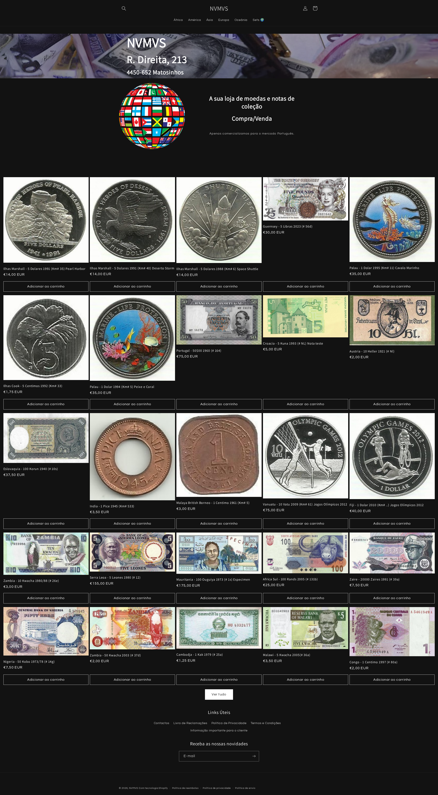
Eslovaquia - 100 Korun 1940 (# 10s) (30, 469)
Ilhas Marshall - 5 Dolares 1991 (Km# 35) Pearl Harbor (44, 269)
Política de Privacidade (229, 723)
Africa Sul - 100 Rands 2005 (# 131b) (290, 579)
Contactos (161, 723)
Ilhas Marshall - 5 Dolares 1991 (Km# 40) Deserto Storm (132, 268)
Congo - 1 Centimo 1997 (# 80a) (374, 662)
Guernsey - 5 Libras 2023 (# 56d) (288, 226)
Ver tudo (219, 694)
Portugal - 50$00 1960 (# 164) (198, 350)
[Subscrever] (254, 756)
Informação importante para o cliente (218, 730)
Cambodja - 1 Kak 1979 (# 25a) (199, 654)
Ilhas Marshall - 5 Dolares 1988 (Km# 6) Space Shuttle (217, 269)
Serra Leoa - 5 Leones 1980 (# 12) (115, 577)
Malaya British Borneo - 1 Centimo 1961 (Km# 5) (212, 503)
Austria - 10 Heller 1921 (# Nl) (372, 351)
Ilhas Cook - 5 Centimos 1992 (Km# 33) (32, 386)
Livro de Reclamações (190, 723)
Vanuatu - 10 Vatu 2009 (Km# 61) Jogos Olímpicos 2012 (305, 504)
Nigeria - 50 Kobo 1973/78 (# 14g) (29, 661)
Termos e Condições (266, 723)
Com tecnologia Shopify (153, 788)
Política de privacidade (217, 788)
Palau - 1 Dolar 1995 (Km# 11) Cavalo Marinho (385, 268)
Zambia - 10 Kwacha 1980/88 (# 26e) (31, 581)
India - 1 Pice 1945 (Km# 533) (112, 506)
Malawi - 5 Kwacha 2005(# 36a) (286, 655)
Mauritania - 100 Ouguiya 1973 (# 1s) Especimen (213, 579)
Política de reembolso (185, 788)
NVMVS (133, 788)
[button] (124, 8)
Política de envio (245, 788)
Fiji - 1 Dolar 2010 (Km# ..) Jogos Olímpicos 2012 (387, 505)
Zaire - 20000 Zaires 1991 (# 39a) (375, 579)
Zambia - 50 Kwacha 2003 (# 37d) (115, 655)
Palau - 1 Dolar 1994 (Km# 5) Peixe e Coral (122, 387)
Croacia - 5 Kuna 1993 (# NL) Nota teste (293, 343)
